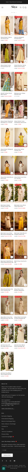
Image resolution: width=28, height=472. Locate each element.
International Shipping (7, 418)
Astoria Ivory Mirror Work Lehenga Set (19, 345)
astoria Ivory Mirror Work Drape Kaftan (6, 373)
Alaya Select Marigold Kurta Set (7, 150)
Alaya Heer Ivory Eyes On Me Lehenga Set (20, 317)
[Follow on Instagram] (10, 461)
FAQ (3, 429)
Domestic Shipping (7, 416)
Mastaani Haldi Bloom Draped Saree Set (20, 234)
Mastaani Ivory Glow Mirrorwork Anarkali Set (7, 234)
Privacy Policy (5, 434)
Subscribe (7, 455)
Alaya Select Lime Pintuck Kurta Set (6, 66)
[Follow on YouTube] (14, 461)
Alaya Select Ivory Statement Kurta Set (20, 122)
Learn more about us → (8, 408)
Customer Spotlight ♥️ (8, 436)
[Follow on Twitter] (6, 461)
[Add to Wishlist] (12, 18)
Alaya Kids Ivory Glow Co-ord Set (20, 178)
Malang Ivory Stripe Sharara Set (19, 94)
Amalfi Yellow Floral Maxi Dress (6, 94)
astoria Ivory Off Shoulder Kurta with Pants (6, 345)
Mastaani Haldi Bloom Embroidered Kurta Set (7, 262)
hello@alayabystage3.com (12, 403)
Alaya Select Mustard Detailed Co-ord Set (7, 122)
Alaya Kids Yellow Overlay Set (19, 150)
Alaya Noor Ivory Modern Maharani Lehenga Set (19, 289)
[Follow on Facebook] (2, 461)
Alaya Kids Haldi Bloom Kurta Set (7, 178)
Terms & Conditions (7, 431)
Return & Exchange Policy (8, 421)
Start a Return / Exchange (9, 424)
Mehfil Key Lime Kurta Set (20, 262)
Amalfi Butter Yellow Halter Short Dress (20, 66)
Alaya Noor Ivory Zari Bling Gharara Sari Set (7, 317)
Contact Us (5, 426)
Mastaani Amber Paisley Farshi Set (6, 206)
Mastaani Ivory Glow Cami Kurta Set (20, 206)
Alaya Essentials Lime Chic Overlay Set (7, 289)
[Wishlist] (23, 7)
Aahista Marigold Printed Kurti (19, 38)
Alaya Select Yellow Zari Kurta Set (6, 38)
